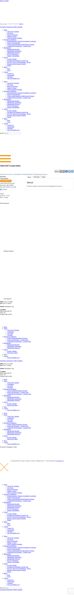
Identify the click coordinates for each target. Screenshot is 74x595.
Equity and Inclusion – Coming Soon (17, 340)
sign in (2, 592)
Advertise (10, 77)
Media (5, 67)
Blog (8, 69)
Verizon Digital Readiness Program (17, 338)
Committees (10, 332)
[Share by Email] (64, 171)
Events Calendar (12, 59)
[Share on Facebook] (66, 171)
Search (2, 133)
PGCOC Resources (12, 54)
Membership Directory (13, 52)
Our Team (10, 33)
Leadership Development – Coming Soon (19, 46)
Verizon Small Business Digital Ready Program (20, 44)
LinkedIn (4, 189)
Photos (9, 65)
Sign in (21, 24)
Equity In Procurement (13, 43)
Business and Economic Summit (16, 64)
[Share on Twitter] (69, 171)
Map (43, 177)
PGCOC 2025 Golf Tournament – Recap (19, 62)
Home (5, 327)
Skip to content (4, 1)
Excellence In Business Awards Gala (17, 60)
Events (5, 57)
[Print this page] (61, 171)
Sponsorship (3, 24)
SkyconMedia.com (60, 461)
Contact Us (10, 73)
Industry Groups (12, 36)
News (9, 70)
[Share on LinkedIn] (72, 171)
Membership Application (14, 51)
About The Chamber (13, 31)
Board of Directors (12, 35)
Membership (7, 48)
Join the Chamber (13, 24)
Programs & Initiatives (10, 39)
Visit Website (5, 180)
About (5, 30)
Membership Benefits (13, 49)
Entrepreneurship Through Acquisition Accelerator (21, 41)
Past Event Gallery (12, 353)
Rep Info (36, 177)
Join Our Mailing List (13, 78)
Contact (6, 72)
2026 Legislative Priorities (14, 38)
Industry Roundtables (13, 56)
